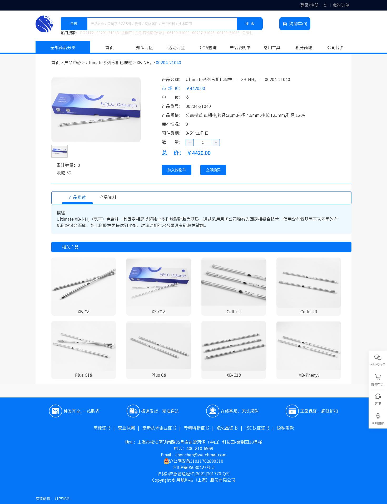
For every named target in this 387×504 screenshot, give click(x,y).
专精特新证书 (200, 428)
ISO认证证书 (261, 428)
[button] (190, 142)
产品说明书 (240, 48)
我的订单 (341, 5)
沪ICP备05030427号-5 (193, 467)
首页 (109, 48)
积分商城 (303, 48)
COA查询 (208, 48)
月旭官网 (62, 498)
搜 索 (249, 24)
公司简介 (335, 48)
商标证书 (105, 428)
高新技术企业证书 (163, 428)
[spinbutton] (203, 142)
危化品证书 (231, 428)
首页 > (57, 63)
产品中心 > (75, 63)
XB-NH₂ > (146, 63)
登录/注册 (309, 5)
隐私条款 (285, 428)
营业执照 (130, 428)
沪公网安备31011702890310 (196, 461)
